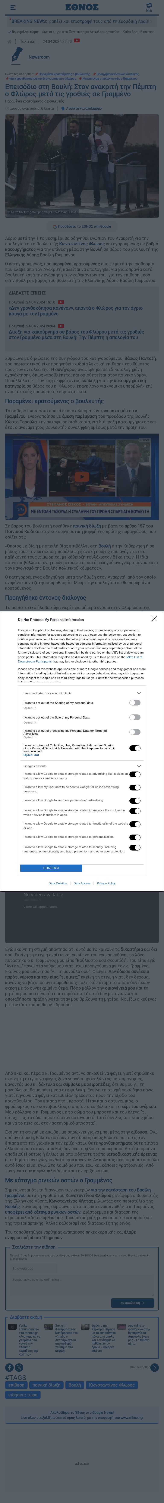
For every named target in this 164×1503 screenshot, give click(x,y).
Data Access (82, 883)
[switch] (135, 703)
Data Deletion (58, 883)
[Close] (156, 620)
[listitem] (82, 693)
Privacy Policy (106, 883)
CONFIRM (51, 868)
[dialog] (82, 751)
